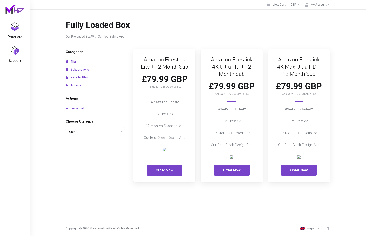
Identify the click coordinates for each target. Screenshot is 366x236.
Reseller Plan (79, 77)
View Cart (77, 108)
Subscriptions (79, 69)
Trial (73, 61)
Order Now (164, 170)
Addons (75, 85)
